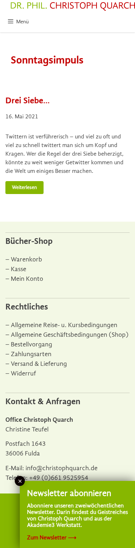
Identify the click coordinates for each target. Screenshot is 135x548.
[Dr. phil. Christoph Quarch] (73, 6)
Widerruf (23, 373)
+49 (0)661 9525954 (58, 478)
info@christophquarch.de (62, 468)
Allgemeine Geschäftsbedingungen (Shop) (70, 335)
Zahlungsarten (31, 354)
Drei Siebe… (27, 100)
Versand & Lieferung (39, 364)
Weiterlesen (24, 187)
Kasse (18, 269)
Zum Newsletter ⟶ (51, 537)
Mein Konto (27, 279)
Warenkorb (26, 259)
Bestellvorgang (31, 344)
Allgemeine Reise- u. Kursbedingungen (64, 325)
